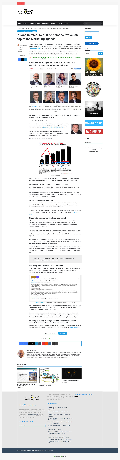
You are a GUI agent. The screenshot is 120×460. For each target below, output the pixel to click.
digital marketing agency (94, 151)
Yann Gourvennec (23, 45)
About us (60, 23)
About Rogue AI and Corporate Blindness (58, 437)
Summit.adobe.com (74, 327)
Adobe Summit (45, 23)
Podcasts (25, 23)
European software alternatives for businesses (60, 439)
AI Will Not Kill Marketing (54, 429)
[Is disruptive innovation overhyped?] (72, 373)
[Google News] (53, 338)
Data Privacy (50, 450)
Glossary (37, 23)
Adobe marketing (21, 31)
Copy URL (62, 333)
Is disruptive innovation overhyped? (70, 380)
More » (66, 357)
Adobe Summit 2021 (34, 48)
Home (19, 23)
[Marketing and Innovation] (25, 11)
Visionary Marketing (33, 414)
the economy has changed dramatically (54, 127)
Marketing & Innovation (27, 28)
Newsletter (53, 23)
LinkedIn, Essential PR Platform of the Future (59, 431)
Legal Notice (44, 450)
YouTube (31, 23)
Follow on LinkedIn (91, 43)
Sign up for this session (39, 302)
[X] (30, 359)
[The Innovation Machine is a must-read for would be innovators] (49, 375)
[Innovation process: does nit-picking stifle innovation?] (27, 375)
